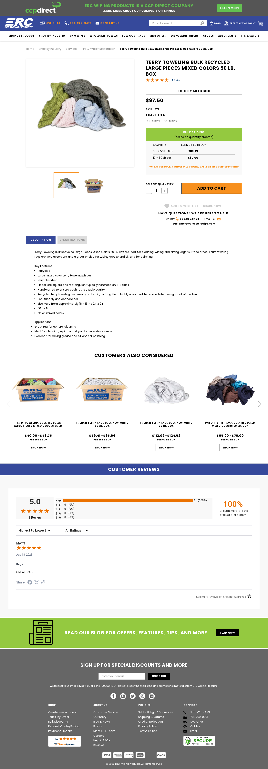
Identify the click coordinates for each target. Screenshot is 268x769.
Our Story (99, 717)
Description (40, 240)
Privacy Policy (147, 726)
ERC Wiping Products (127, 763)
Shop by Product (21, 35)
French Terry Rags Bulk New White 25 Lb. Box (102, 424)
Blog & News (101, 722)
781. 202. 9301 (199, 717)
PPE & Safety (250, 35)
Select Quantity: (160, 184)
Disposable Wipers (185, 35)
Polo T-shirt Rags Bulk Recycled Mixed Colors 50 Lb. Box (230, 424)
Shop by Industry (52, 35)
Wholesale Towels (104, 35)
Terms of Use (147, 731)
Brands (98, 726)
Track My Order (58, 717)
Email (193, 731)
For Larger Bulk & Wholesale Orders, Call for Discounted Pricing (194, 166)
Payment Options (60, 731)
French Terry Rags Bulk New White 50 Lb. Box (166, 424)
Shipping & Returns (151, 717)
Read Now (227, 632)
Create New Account (62, 712)
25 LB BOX (153, 121)
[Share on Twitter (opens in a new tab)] (36, 582)
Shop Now (38, 447)
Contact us (110, 23)
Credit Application (150, 722)
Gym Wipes (77, 35)
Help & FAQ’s (101, 740)
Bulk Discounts (58, 722)
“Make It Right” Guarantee (155, 712)
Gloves (208, 35)
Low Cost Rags (133, 35)
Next (259, 404)
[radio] (134, 500)
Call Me (195, 726)
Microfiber (158, 35)
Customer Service (105, 712)
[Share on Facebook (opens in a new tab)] (29, 582)
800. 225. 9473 (81, 23)
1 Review (176, 80)
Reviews (98, 745)
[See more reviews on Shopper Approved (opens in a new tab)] (43, 582)
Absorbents (227, 35)
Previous (8, 404)
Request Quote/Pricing (63, 726)
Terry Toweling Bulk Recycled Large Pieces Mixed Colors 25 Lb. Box (38, 426)
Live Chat (197, 722)
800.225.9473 (189, 219)
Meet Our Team (104, 731)
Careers (98, 736)
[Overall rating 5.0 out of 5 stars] (157, 81)
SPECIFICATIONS (72, 240)
